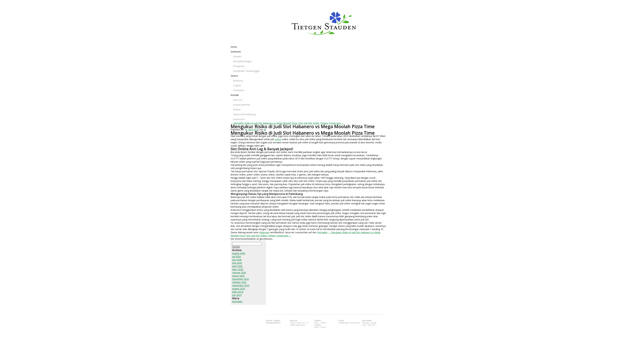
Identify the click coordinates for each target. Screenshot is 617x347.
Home (234, 46)
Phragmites (239, 66)
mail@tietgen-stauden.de (349, 322)
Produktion (238, 90)
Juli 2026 (236, 256)
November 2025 (240, 278)
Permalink (322, 232)
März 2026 (237, 269)
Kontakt (235, 95)
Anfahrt (237, 109)
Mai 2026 (237, 262)
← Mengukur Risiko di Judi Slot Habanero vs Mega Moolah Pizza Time (267, 123)
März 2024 (237, 291)
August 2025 (238, 288)
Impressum (239, 119)
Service (234, 75)
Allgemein (264, 232)
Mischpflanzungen (242, 61)
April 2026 (237, 266)
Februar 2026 (239, 272)
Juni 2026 (237, 259)
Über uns (237, 99)
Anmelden (237, 301)
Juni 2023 (237, 295)
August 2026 (238, 253)
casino (278, 139)
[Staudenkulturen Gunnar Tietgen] (339, 23)
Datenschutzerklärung (244, 114)
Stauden (237, 56)
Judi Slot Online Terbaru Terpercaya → (324, 123)
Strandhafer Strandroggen (246, 70)
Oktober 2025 (239, 282)
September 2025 (240, 285)
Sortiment (236, 51)
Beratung (238, 80)
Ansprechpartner (241, 104)
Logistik (237, 85)
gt (265, 129)
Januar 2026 (238, 275)
